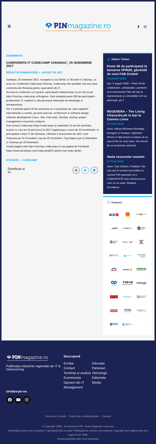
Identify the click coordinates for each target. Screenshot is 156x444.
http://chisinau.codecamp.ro (44, 146)
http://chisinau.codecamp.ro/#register (27, 96)
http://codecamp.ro (45, 125)
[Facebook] (10, 400)
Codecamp (29, 160)
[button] (76, 170)
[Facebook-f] (138, 27)
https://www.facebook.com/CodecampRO (29, 150)
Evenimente (14, 55)
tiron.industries (90, 438)
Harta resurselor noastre (126, 156)
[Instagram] (145, 27)
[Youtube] (18, 400)
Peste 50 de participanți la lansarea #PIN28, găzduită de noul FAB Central (127, 69)
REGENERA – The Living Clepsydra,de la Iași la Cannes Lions (126, 115)
